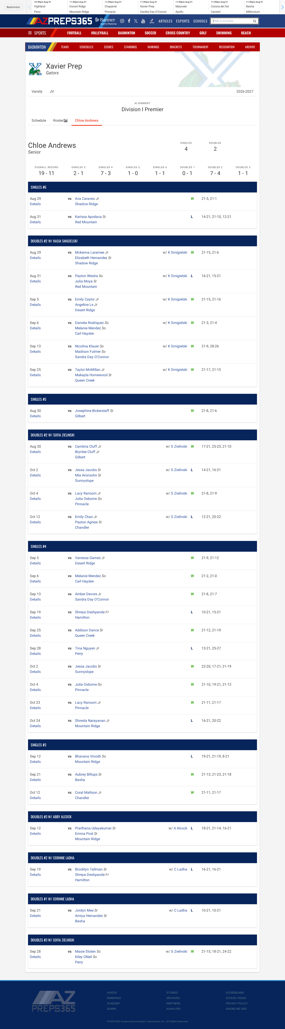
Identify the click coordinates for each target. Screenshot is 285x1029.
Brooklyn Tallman (89, 869)
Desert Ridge (85, 310)
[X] (135, 21)
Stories (172, 992)
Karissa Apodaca (89, 217)
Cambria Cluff (86, 446)
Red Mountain (86, 222)
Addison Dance (87, 630)
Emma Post (84, 833)
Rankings (153, 46)
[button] (282, 7)
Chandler (82, 527)
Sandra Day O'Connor (92, 357)
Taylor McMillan (88, 369)
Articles (166, 21)
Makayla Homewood (91, 375)
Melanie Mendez (88, 328)
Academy (113, 1003)
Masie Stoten (86, 951)
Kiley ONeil (84, 957)
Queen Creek (85, 380)
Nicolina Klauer (87, 346)
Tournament (200, 46)
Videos (112, 992)
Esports (183, 21)
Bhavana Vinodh (88, 756)
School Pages (236, 998)
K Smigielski (177, 252)
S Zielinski (179, 446)
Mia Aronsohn (86, 475)
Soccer (150, 32)
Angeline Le (84, 305)
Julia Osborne (86, 499)
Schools (200, 21)
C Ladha (180, 869)
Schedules (86, 46)
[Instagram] (122, 21)
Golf (203, 32)
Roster (58, 120)
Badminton (13, 7)
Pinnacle (82, 504)
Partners (173, 1003)
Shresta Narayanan (90, 720)
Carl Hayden (84, 333)
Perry (79, 653)
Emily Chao (84, 517)
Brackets (176, 46)
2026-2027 (244, 91)
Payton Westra (87, 276)
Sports (40, 33)
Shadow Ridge (86, 204)
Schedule (39, 120)
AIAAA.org (173, 1008)
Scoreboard (235, 992)
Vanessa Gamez (88, 558)
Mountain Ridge (87, 726)
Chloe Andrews (86, 120)
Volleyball (99, 32)
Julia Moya (84, 281)
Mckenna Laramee (90, 252)
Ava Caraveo (85, 198)
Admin (111, 1008)
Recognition (226, 46)
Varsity (37, 91)
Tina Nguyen (85, 648)
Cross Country (178, 32)
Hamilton (82, 617)
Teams (65, 46)
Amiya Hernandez (89, 916)
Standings (130, 46)
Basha (80, 780)
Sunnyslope (84, 480)
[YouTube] (143, 21)
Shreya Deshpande (90, 612)
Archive (250, 46)
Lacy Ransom (86, 493)
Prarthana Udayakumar (93, 828)
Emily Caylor (85, 299)
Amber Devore (86, 594)
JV (52, 91)
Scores (108, 46)
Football (74, 32)
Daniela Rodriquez (90, 323)
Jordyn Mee (84, 910)
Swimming (224, 32)
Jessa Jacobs (86, 470)
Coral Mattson (86, 792)
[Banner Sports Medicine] (106, 21)
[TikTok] (152, 21)
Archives (173, 998)
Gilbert (80, 416)
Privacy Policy (237, 1003)
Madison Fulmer (88, 351)
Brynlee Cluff (85, 452)
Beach (246, 32)
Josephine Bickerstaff (92, 411)
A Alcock (180, 828)
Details (35, 204)
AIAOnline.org (236, 1008)
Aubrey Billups (86, 774)
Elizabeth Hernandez (91, 258)
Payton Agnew (87, 522)
